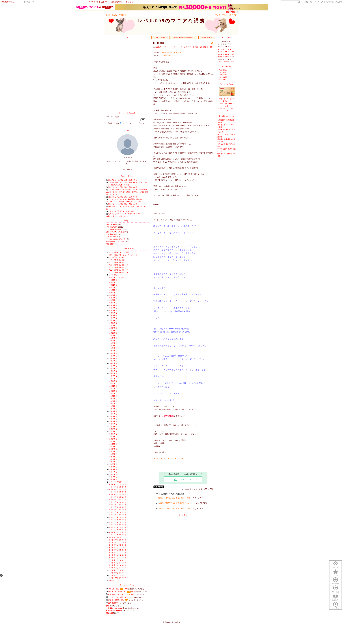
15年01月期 (113, 366)
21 (230, 54)
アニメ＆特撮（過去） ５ (118, 270)
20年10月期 (113, 424)
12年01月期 (113, 335)
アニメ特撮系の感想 (113, 229)
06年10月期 (113, 283)
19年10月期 (113, 414)
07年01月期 (113, 285)
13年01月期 (113, 346)
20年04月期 (113, 419)
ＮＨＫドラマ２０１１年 (117, 497)
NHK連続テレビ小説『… (117, 594)
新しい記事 (335, 592)
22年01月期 (113, 436)
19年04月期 (113, 409)
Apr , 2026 (223, 80)
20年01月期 (113, 416)
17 (221, 54)
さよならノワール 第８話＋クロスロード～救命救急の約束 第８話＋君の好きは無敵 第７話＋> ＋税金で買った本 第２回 (127, 192)
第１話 (184, 459)
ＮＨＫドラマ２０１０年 (117, 494)
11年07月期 (113, 330)
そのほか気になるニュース (116, 241)
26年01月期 (113, 477)
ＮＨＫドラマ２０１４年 (117, 505)
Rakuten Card (227, 84)
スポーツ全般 (111, 237)
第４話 (163, 459)
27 (228, 56)
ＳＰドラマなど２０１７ (117, 568)
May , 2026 (223, 77)
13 (228, 51)
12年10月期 (113, 343)
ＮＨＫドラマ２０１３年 (117, 502)
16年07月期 (113, 381)
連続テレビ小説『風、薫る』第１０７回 (122, 197)
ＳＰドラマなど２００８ (117, 545)
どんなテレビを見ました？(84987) (170, 52)
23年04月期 (113, 449)
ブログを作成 (328, 2)
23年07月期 (113, 452)
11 (223, 51)
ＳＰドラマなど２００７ (117, 542)
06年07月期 (113, 280)
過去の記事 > (207, 37)
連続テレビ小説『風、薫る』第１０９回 (122, 180)
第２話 (177, 459)
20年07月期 (113, 421)
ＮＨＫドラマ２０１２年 (117, 500)
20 (228, 54)
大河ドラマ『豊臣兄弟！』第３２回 (121, 211)
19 (226, 54)
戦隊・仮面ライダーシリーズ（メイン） (123, 255)
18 (223, 54)
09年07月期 (113, 310)
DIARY (114, 15)
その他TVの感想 (112, 234)
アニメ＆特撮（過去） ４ (118, 267)
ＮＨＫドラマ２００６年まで (119, 484)
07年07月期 (113, 290)
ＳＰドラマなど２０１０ (117, 550)
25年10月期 (113, 474)
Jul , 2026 (222, 72)
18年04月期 (113, 399)
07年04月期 (113, 288)
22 (233, 54)
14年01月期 (113, 356)
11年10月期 (113, 333)
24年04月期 (113, 459)
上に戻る (335, 608)
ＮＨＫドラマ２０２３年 (117, 527)
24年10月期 (113, 464)
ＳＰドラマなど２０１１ (117, 552)
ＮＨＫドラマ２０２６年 (117, 535)
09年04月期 (113, 308)
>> (311, 2)
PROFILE (122, 15)
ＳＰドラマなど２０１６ (117, 565)
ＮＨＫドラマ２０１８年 (117, 515)
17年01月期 (113, 386)
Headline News (226, 116)
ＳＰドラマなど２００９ (117, 547)
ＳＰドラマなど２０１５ (117, 563)
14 (230, 51)
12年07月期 (113, 341)
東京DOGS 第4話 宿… (117, 592)
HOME (107, 15)
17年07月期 (113, 391)
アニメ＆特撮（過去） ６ (118, 272)
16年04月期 (113, 378)
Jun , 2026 (223, 75)
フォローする (335, 575)
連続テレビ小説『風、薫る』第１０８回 (122, 187)
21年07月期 (113, 431)
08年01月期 (113, 295)
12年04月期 (113, 338)
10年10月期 (113, 323)
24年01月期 (113, 457)
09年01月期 (113, 305)
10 (221, 51)
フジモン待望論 (114, 589)
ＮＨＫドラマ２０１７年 (117, 512)
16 (219, 54)
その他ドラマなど (115, 537)
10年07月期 (113, 320)
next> (232, 61)
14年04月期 (113, 358)
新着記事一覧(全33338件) (183, 37)
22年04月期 (113, 439)
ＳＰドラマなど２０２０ (117, 575)
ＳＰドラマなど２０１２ (117, 555)
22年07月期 (113, 441)
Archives (226, 66)
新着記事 (335, 600)
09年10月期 (113, 313)
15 (233, 51)
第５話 (156, 459)
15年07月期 (113, 371)
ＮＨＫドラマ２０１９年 (117, 517)
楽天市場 (338, 2)
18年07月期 (113, 401)
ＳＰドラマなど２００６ (117, 540)
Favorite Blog (127, 585)
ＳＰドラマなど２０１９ (117, 573)
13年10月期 (113, 353)
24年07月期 (113, 462)
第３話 (170, 459)
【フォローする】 (221, 15)
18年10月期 (113, 404)
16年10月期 (113, 383)
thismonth (226, 61)
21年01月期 (113, 426)
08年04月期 (113, 298)
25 (223, 56)
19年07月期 (113, 411)
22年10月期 (113, 444)
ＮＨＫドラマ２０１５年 (117, 507)
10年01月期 (113, 315)
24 (221, 56)
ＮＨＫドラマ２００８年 (117, 489)
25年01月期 (113, 467)
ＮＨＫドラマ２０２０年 (117, 520)
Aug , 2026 (223, 70)
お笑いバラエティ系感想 (115, 232)
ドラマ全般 (113, 275)
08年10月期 (113, 303)
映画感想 (109, 244)
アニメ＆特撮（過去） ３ (118, 265)
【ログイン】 (233, 15)
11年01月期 (113, 325)
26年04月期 (113, 479)
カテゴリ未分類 (112, 225)
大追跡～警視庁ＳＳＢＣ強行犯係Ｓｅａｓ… (175, 503)
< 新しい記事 (160, 37)
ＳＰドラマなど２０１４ (117, 560)
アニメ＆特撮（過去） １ (118, 260)
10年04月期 (113, 318)
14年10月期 (113, 363)
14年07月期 (113, 361)
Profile (127, 130)
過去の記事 (335, 584)
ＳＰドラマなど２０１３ (117, 558)
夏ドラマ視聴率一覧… (116, 600)
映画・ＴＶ (31, 2)
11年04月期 (113, 328)
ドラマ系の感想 (112, 227)
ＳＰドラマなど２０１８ (117, 570)
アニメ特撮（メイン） (117, 257)
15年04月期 (113, 368)
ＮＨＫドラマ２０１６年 (117, 510)
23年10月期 (113, 454)
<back (220, 61)
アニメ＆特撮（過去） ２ (118, 262)
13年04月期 (113, 348)
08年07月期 (113, 300)
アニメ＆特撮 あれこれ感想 (119, 252)
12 (226, 51)
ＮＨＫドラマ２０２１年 (117, 522)
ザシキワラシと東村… (116, 597)
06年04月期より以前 (116, 277)
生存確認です (113, 603)
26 (226, 56)
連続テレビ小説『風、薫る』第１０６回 (122, 204)
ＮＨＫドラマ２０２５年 (117, 532)
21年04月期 (113, 429)
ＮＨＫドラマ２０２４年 (117, 530)
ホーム (335, 567)
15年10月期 (113, 373)
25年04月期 (113, 469)
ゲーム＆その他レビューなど (116, 239)
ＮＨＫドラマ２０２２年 (117, 525)
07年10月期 (113, 293)
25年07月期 (113, 472)
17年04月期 (113, 388)
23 (219, 56)
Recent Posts (127, 176)
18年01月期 (113, 396)
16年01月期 (113, 376)
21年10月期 (113, 434)
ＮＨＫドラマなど (115, 482)
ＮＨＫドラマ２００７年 (117, 487)
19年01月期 (113, 406)
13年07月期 (113, 351)
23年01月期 (113, 446)
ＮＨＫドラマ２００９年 (117, 492)
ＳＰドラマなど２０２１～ (118, 578)
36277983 (231, 12)
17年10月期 (113, 394)
